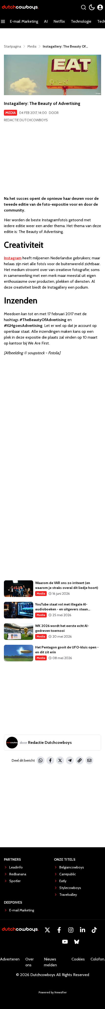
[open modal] (100, 7)
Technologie (81, 21)
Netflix (59, 21)
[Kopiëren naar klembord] (80, 760)
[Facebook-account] (59, 930)
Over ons (29, 962)
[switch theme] (91, 7)
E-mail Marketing (24, 21)
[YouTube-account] (65, 942)
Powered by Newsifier (53, 992)
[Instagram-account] (71, 930)
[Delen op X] (60, 760)
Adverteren (10, 959)
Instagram (12, 258)
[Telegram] (70, 760)
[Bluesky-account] (77, 942)
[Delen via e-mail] (89, 760)
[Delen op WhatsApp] (40, 760)
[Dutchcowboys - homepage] (20, 7)
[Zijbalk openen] (3, 21)
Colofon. (98, 959)
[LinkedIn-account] (82, 930)
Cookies (78, 959)
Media (10, 113)
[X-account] (47, 930)
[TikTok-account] (94, 930)
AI (46, 21)
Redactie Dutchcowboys (26, 120)
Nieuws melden (50, 962)
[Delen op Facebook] (50, 760)
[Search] (83, 7)
